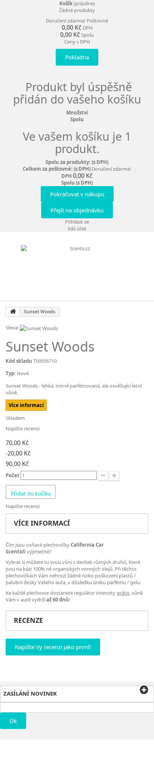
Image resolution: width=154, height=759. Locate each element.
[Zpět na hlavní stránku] (13, 311)
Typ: (11, 373)
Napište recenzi (23, 428)
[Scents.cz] (77, 269)
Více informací (26, 405)
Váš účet (77, 228)
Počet (12, 475)
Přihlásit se (77, 221)
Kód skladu (19, 361)
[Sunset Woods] (39, 327)
